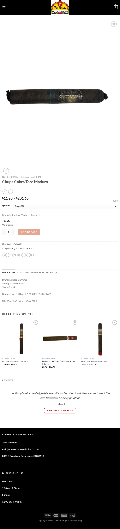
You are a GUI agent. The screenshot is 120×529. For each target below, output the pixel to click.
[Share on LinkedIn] (31, 255)
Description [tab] (8, 272)
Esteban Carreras (31, 177)
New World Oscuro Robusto (94, 361)
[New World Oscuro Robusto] (99, 338)
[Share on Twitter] (15, 255)
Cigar (14, 248)
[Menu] (4, 7)
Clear (115, 201)
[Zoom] (6, 171)
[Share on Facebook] (10, 255)
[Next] (117, 346)
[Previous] (2, 346)
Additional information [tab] (30, 272)
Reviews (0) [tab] (51, 272)
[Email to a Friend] (20, 255)
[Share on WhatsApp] (4, 255)
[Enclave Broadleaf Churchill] (20, 338)
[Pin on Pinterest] (26, 255)
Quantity (6, 206)
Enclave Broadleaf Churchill (15, 361)
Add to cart (29, 232)
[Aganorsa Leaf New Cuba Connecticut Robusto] (60, 338)
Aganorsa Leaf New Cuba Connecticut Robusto (59, 362)
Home (5, 177)
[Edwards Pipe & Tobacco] (60, 7)
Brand (15, 177)
